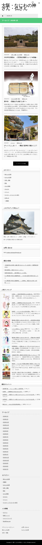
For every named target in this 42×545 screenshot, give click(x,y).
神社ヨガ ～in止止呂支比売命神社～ (12, 404)
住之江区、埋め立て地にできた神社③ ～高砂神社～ (25, 372)
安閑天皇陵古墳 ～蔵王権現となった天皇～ (16, 273)
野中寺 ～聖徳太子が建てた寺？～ (15, 101)
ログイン (5, 512)
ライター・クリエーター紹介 (12, 195)
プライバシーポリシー (8, 527)
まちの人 (7, 189)
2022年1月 (5, 454)
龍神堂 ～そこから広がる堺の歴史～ (21, 311)
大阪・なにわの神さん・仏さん (19, 7)
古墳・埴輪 (13, 54)
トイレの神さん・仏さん (18, 329)
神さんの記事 (8, 174)
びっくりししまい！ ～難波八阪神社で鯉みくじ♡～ (20, 146)
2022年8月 (5, 434)
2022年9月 (5, 431)
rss (33, 2)
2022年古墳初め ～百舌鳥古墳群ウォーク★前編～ (20, 57)
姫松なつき (26, 54)
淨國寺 (7, 200)
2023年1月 (5, 419)
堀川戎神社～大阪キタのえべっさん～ (14, 270)
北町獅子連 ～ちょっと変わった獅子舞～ (13, 388)
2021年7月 (5, 469)
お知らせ (7, 198)
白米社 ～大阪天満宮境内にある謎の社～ (22, 294)
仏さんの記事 (14, 98)
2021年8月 (5, 466)
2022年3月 (5, 448)
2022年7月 (5, 437)
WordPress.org (6, 521)
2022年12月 (6, 422)
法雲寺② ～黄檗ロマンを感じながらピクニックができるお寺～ (19, 394)
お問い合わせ (25, 527)
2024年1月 (5, 416)
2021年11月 (6, 457)
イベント (13, 143)
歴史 (19, 98)
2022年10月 (6, 428)
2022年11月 (6, 425)
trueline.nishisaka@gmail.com (14, 252)
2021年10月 (6, 460)
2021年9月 (5, 463)
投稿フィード (6, 515)
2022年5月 (5, 442)
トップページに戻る (21, 163)
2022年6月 (5, 439)
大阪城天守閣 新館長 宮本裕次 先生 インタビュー (24, 355)
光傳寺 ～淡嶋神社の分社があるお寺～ (22, 302)
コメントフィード (7, 518)
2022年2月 (5, 451)
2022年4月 (5, 445)
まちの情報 (19, 54)
